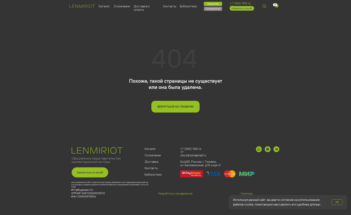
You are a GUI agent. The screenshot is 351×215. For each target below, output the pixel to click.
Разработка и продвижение (175, 193)
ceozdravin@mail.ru (193, 155)
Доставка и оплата (142, 8)
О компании (122, 6)
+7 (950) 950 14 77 (240, 5)
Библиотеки (188, 6)
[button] (242, 8)
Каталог (104, 6)
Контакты (169, 6)
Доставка (151, 162)
